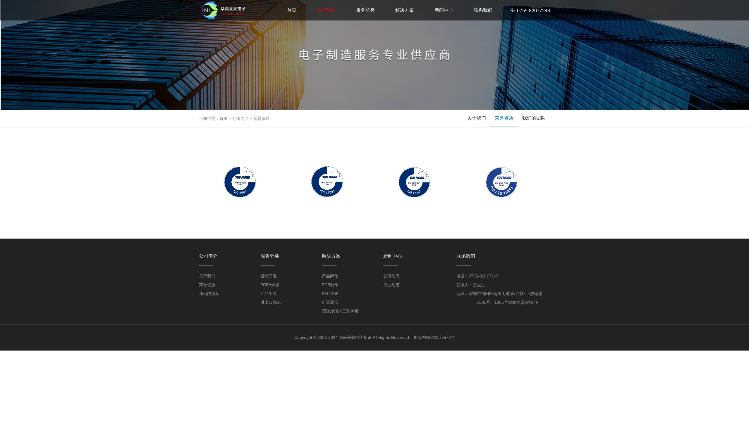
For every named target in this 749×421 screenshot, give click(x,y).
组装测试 (330, 302)
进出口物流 (270, 302)
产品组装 (268, 293)
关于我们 (476, 117)
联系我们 (483, 10)
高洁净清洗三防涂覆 (340, 311)
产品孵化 (330, 276)
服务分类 (365, 10)
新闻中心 (443, 10)
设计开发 (268, 276)
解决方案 (404, 10)
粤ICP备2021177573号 (434, 337)
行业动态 (391, 284)
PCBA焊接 (269, 284)
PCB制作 (330, 284)
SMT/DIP (330, 293)
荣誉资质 (261, 118)
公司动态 (391, 276)
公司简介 (326, 10)
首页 (291, 10)
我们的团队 (534, 117)
